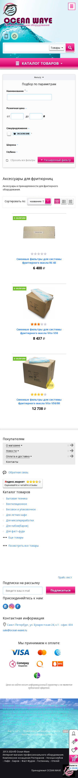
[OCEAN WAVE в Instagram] (11, 606)
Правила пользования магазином (41, 731)
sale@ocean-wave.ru (15, 630)
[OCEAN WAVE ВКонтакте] (5, 606)
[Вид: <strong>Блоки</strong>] (57, 201)
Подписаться (61, 590)
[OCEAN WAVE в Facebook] (17, 606)
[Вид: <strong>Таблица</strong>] (70, 201)
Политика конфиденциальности (39, 734)
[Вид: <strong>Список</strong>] (64, 201)
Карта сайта (14, 731)
